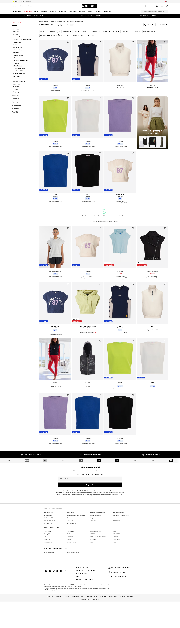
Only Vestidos (48, 515)
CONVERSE (116, 534)
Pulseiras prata (71, 518)
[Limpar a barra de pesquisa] (167, 11)
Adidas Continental (95, 515)
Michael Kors (47, 531)
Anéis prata (70, 512)
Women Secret (71, 542)
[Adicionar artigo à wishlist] (68, 42)
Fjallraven (93, 539)
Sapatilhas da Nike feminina (121, 515)
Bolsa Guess (70, 520)
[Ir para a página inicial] (54, 564)
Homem (22, 6)
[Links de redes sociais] (46, 571)
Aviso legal (103, 596)
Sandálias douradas (50, 520)
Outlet (16, 1)
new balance (70, 531)
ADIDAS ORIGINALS (95, 531)
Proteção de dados (77, 596)
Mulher (14, 6)
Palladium (70, 536)
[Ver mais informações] (55, 93)
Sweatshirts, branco (73, 552)
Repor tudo (91, 35)
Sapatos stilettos (118, 512)
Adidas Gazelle (71, 523)
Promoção (53, 31)
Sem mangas (80, 21)
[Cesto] (167, 6)
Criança (30, 6)
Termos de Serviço (91, 596)
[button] (148, 24)
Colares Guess (48, 523)
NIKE (114, 542)
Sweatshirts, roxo (49, 552)
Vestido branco (117, 518)
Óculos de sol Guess (49, 518)
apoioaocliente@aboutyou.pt (77, 494)
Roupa (47, 21)
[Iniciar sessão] (151, 6)
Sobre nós (50, 596)
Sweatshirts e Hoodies (58, 21)
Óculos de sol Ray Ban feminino (76, 515)
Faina (45, 536)
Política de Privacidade (62, 492)
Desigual (115, 536)
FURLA (69, 539)
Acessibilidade (113, 596)
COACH (92, 534)
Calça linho (93, 518)
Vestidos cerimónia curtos (97, 512)
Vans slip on (116, 520)
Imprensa (58, 596)
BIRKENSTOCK (48, 539)
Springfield (47, 534)
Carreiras (66, 596)
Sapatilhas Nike (48, 512)
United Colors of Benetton (98, 536)
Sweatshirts (70, 21)
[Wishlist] (162, 6)
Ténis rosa (93, 520)
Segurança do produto (126, 596)
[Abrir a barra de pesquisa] (142, 11)
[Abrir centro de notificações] (157, 6)
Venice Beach (48, 542)
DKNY (68, 534)
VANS (114, 531)
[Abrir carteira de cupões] (146, 6)
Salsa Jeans (116, 539)
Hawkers (92, 542)
